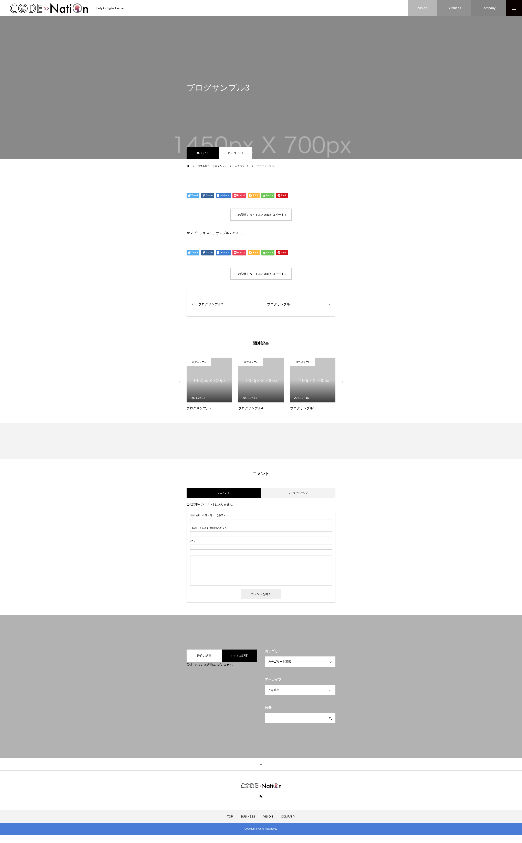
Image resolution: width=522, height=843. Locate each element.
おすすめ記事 (239, 655)
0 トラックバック (298, 492)
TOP (230, 816)
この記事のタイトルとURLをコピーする (261, 214)
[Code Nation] (49, 8)
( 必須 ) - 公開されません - (209, 528)
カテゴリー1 (235, 153)
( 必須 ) (207, 515)
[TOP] (261, 764)
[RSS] (261, 796)
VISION (268, 816)
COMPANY (288, 816)
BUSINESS (248, 816)
